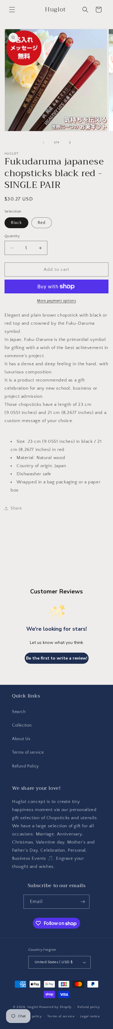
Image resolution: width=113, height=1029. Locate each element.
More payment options (56, 301)
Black (16, 222)
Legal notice (90, 1016)
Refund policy (88, 1007)
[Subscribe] (82, 902)
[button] (12, 9)
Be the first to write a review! (56, 658)
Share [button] (16, 508)
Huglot (32, 1007)
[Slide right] (70, 142)
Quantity (12, 236)
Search (19, 711)
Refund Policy (25, 766)
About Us (21, 739)
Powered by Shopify (55, 1007)
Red (42, 222)
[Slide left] (43, 142)
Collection (22, 725)
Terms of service (28, 752)
